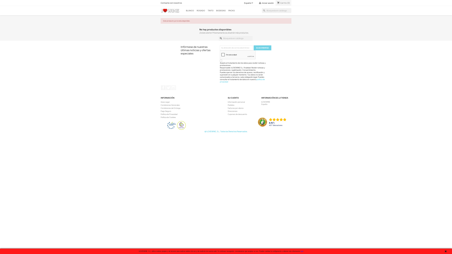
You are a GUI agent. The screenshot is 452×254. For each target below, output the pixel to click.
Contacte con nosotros (171, 3)
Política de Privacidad (169, 114)
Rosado (201, 10)
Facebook (163, 87)
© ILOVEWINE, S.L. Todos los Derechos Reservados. (226, 131)
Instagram (173, 87)
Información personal (236, 102)
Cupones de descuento (237, 114)
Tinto (211, 10)
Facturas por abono (236, 108)
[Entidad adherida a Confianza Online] (176, 125)
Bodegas (221, 10)
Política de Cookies (168, 117)
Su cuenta (233, 98)
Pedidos (231, 105)
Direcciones (232, 111)
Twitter (168, 87)
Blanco (190, 10)
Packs (231, 10)
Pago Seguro (166, 111)
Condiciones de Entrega (170, 108)
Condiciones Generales (170, 105)
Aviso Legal (165, 102)
